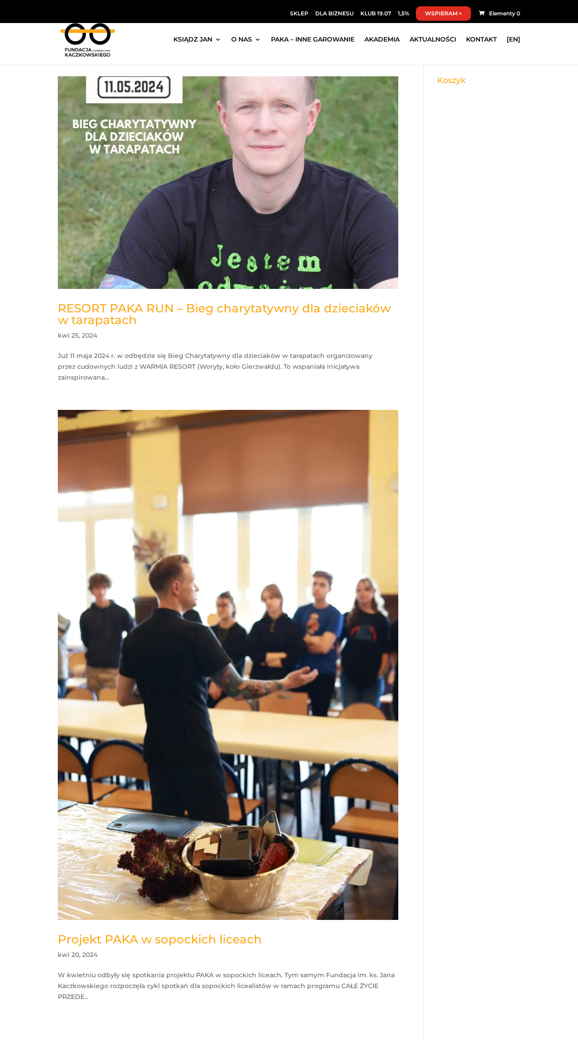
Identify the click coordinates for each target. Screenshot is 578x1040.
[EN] (513, 39)
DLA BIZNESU (334, 14)
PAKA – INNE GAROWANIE (312, 39)
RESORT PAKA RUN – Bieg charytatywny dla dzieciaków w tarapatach (224, 314)
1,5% (403, 14)
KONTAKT (481, 39)
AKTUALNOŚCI (433, 39)
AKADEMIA (382, 39)
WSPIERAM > (443, 13)
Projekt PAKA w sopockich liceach (160, 939)
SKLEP (299, 14)
